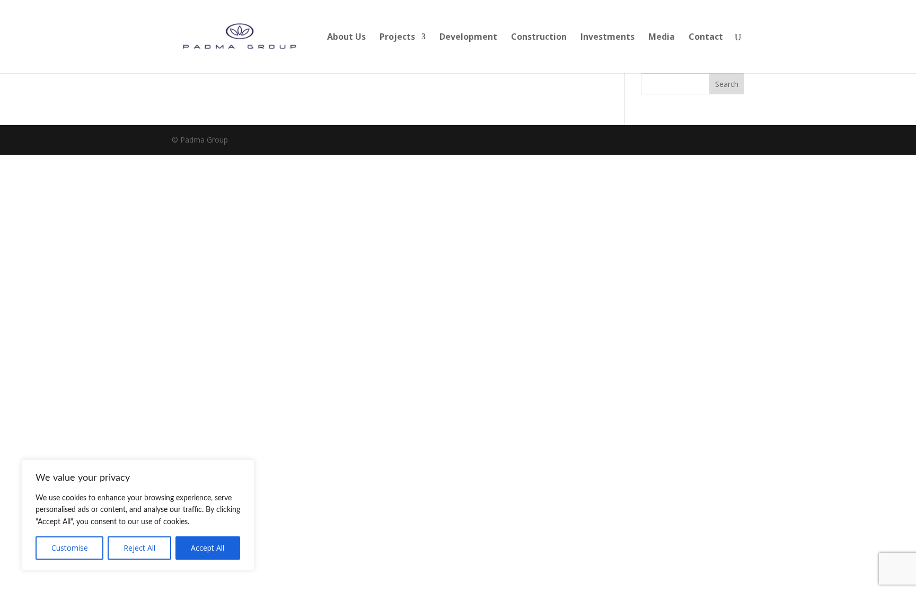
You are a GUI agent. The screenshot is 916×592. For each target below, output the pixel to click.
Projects (397, 37)
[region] (137, 515)
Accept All (207, 548)
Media (661, 37)
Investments (607, 37)
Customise (69, 548)
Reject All (139, 548)
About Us (346, 37)
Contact (706, 37)
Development (468, 37)
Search (726, 84)
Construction (539, 37)
